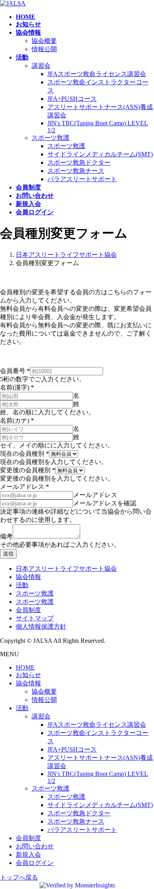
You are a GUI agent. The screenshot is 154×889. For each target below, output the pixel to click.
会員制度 (28, 610)
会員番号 (15, 370)
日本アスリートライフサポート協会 (66, 568)
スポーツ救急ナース (75, 170)
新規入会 (28, 854)
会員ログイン (35, 862)
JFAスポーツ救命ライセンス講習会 (96, 74)
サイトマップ (35, 618)
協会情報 (28, 576)
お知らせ (28, 675)
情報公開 (44, 49)
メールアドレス (24, 486)
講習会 (41, 65)
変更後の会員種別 (27, 470)
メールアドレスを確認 (104, 503)
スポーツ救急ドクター (79, 162)
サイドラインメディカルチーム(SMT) (100, 154)
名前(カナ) (17, 420)
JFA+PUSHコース (72, 98)
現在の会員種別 (24, 453)
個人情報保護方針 (41, 626)
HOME (25, 667)
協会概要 (44, 40)
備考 (6, 536)
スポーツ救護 (50, 137)
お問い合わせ (35, 846)
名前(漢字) (17, 387)
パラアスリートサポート (82, 179)
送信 (8, 554)
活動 (22, 585)
